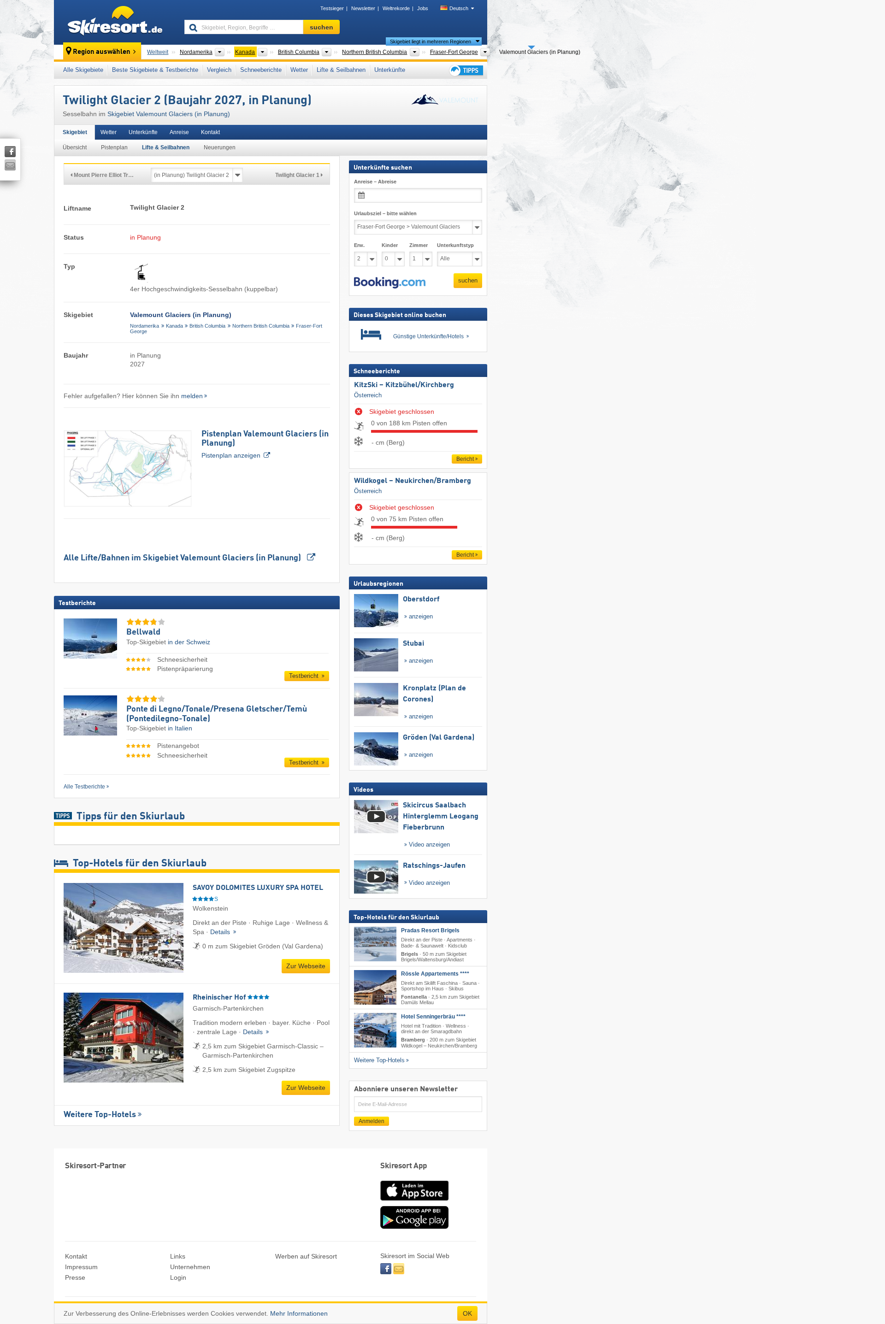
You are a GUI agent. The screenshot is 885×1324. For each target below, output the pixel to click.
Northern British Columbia (260, 326)
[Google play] (414, 1226)
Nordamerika (144, 326)
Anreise (179, 132)
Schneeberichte (261, 69)
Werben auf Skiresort (306, 1256)
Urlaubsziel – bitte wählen (385, 213)
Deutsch (458, 8)
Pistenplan (114, 147)
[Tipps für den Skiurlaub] (465, 70)
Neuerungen (220, 147)
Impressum (81, 1267)
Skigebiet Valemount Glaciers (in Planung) (168, 114)
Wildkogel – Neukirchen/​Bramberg (412, 481)
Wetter (299, 69)
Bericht (465, 459)
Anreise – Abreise (375, 181)
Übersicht (75, 147)
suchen (468, 280)
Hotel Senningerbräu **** (433, 1016)
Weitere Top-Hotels (100, 1115)
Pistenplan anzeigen (265, 444)
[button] (389, 282)
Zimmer (418, 245)
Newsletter (363, 8)
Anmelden (371, 1121)
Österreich (368, 394)
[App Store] (414, 1201)
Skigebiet (75, 132)
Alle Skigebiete (83, 69)
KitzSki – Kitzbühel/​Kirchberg (404, 385)
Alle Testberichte (84, 786)
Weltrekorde (396, 8)
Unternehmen (190, 1267)
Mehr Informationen (299, 1313)
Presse (75, 1277)
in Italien (180, 728)
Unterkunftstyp (455, 245)
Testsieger (332, 8)
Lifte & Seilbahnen (341, 69)
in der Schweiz (189, 642)
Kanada (174, 326)
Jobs (422, 8)
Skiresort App (403, 1166)
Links (177, 1256)
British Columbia (207, 326)
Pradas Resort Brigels (430, 930)
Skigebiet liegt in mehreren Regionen (430, 41)
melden (192, 396)
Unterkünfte (389, 69)
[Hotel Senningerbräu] (375, 1030)
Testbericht (304, 675)
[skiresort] (115, 22)
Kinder (390, 245)
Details (221, 932)
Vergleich (219, 69)
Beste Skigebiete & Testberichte (155, 69)
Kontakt (210, 132)
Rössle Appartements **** (435, 974)
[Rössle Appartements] (375, 987)
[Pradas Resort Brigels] (375, 944)
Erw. (359, 245)
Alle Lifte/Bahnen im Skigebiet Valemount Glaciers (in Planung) (183, 558)
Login (178, 1277)
